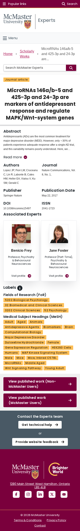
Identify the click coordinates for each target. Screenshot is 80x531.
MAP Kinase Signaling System (44, 352)
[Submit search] (71, 68)
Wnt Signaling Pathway (23, 368)
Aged (21, 322)
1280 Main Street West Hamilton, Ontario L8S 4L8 (40, 485)
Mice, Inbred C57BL (42, 358)
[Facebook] (16, 494)
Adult (9, 322)
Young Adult (54, 368)
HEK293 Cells (61, 347)
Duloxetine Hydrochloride (24, 342)
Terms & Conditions (28, 520)
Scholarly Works (27, 53)
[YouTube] (64, 494)
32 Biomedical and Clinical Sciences (33, 305)
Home (8, 54)
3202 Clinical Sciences (22, 310)
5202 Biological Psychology (26, 300)
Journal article (16, 79)
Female (53, 342)
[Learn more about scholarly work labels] (19, 288)
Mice (20, 358)
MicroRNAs (13, 363)
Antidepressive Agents (22, 327)
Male (8, 358)
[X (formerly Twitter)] (52, 494)
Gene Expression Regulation (26, 347)
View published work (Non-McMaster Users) (32, 384)
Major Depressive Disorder (25, 337)
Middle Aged (35, 363)
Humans (11, 352)
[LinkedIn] (40, 494)
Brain (69, 327)
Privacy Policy (56, 520)
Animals (36, 322)
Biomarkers (52, 327)
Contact (40, 526)
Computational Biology (23, 332)
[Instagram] (28, 494)
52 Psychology (55, 310)
